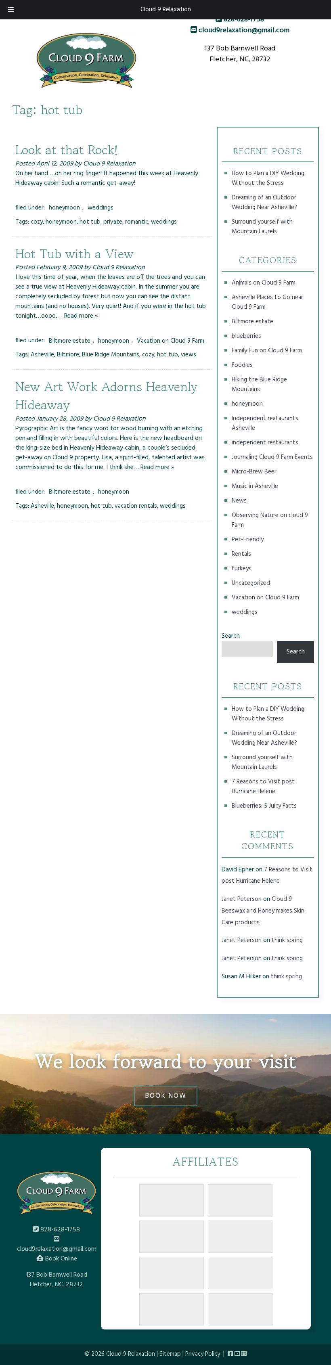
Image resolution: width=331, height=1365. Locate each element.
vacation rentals (136, 506)
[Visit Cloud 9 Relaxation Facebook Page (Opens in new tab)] (230, 1354)
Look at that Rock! (66, 149)
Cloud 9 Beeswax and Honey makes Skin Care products (263, 910)
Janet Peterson (242, 899)
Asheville (42, 355)
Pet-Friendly (248, 539)
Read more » (81, 316)
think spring (287, 940)
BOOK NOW (165, 1096)
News (239, 501)
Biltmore (68, 355)
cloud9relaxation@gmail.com (243, 30)
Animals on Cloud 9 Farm (263, 283)
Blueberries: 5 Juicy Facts (264, 806)
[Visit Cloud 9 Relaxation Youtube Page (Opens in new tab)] (237, 1354)
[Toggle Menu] (11, 9)
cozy (37, 222)
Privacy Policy (202, 1354)
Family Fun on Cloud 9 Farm (267, 351)
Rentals (241, 554)
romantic (136, 222)
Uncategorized (251, 583)
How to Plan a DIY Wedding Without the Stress (268, 178)
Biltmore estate (69, 340)
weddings (100, 208)
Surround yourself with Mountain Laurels (262, 227)
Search (231, 636)
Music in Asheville (255, 486)
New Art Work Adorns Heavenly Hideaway (106, 395)
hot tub (90, 222)
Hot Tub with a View (74, 254)
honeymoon (64, 208)
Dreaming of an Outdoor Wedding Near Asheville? (264, 202)
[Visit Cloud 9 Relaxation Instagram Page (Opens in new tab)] (244, 1354)
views (188, 355)
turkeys (241, 569)
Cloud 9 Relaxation (165, 9)
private (112, 222)
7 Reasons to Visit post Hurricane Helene (263, 786)
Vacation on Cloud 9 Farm (170, 340)
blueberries (246, 336)
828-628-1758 (243, 19)
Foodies (242, 365)
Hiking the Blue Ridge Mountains (259, 384)
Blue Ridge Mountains (110, 355)
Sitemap (170, 1354)
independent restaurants (265, 443)
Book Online (60, 1259)
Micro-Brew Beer (254, 472)
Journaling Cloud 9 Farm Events (272, 457)
